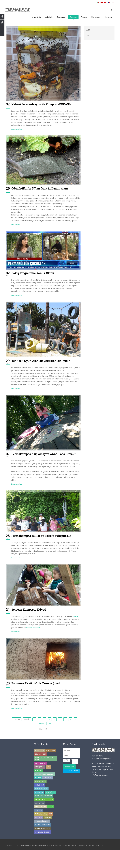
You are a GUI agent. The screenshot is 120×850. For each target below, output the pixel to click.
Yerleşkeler (49, 17)
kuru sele (38, 771)
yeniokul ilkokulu (42, 821)
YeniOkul (47, 818)
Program (84, 17)
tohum (50, 807)
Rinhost (85, 846)
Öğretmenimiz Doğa (42, 825)
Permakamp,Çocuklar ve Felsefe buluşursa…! (41, 536)
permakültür (50, 792)
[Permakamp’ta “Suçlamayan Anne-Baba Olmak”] (43, 422)
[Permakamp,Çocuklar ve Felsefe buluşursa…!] (43, 511)
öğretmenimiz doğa (42, 832)
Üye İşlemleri (96, 17)
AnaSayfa (37, 17)
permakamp (39, 792)
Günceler (73, 17)
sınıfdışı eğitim (40, 807)
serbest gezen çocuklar (44, 799)
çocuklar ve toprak (42, 828)
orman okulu (40, 781)
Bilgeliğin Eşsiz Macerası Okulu (44, 759)
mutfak (38, 778)
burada (75, 616)
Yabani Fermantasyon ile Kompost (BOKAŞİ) (41, 104)
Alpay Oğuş (39, 750)
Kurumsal (108, 17)
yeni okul (38, 818)
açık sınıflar (50, 750)
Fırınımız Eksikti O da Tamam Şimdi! (36, 683)
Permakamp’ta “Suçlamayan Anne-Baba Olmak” (43, 454)
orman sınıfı (39, 785)
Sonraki (41, 724)
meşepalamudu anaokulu (44, 774)
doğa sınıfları (40, 763)
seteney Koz (39, 803)
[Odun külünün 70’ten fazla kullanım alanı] (43, 160)
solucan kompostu (33, 627)
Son (49, 724)
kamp (48, 767)
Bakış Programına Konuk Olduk (32, 273)
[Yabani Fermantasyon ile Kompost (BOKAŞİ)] (43, 63)
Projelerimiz (61, 17)
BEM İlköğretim (40, 754)
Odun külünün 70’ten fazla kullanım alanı (39, 188)
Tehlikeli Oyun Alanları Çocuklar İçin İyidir (40, 361)
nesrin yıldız (47, 778)
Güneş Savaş (40, 767)
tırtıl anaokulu (41, 814)
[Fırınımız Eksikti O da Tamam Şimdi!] (43, 659)
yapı (50, 814)
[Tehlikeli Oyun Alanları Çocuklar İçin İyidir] (43, 329)
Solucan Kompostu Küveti (28, 609)
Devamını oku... (16, 129)
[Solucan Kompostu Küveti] (43, 585)
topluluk (38, 810)
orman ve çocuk (41, 789)
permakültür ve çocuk (43, 796)
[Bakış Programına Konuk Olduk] (43, 250)
